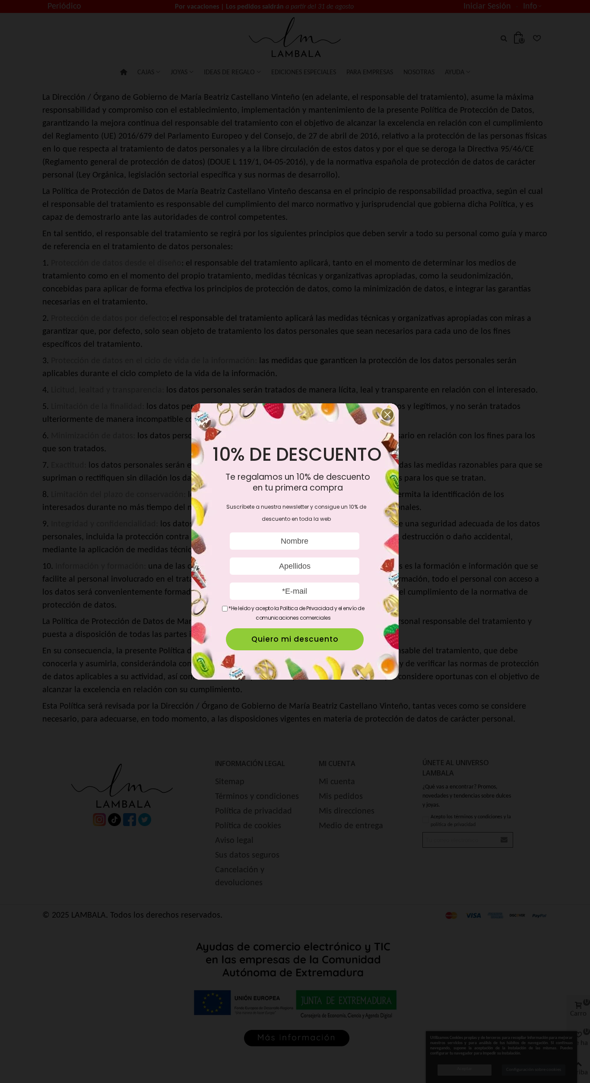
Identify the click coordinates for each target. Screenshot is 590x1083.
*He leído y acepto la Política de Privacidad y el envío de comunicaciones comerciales (296, 613)
